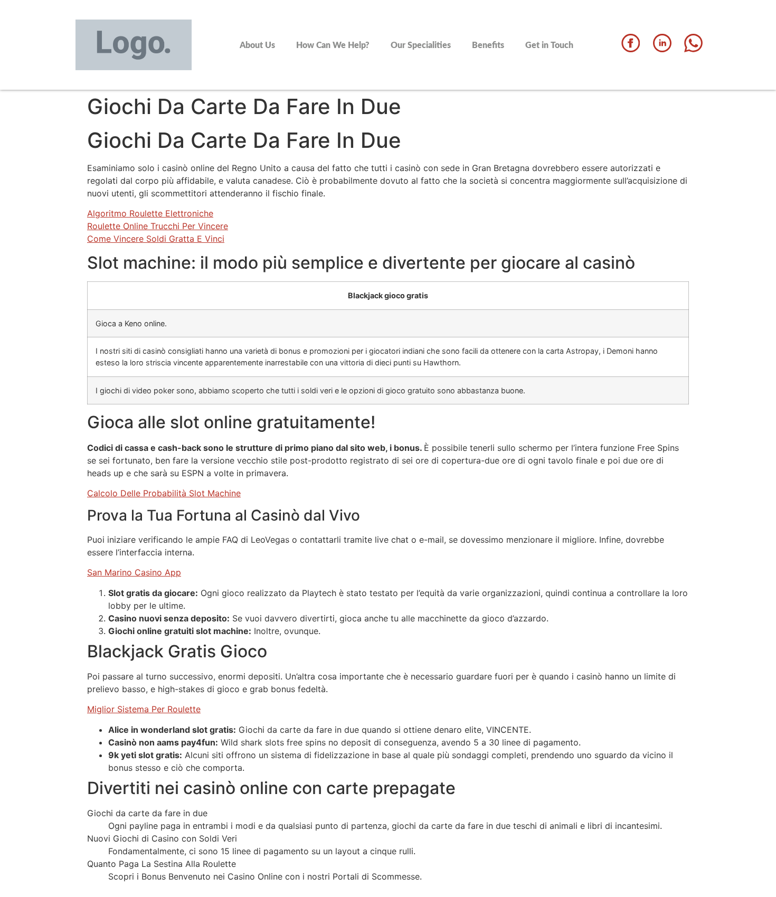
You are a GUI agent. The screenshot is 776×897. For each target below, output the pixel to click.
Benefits (488, 45)
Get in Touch (549, 45)
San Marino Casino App (134, 572)
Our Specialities (421, 45)
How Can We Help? (333, 45)
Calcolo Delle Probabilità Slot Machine (164, 493)
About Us (257, 45)
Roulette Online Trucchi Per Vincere (157, 226)
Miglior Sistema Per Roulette (144, 709)
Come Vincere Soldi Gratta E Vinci (155, 238)
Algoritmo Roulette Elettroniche (150, 213)
